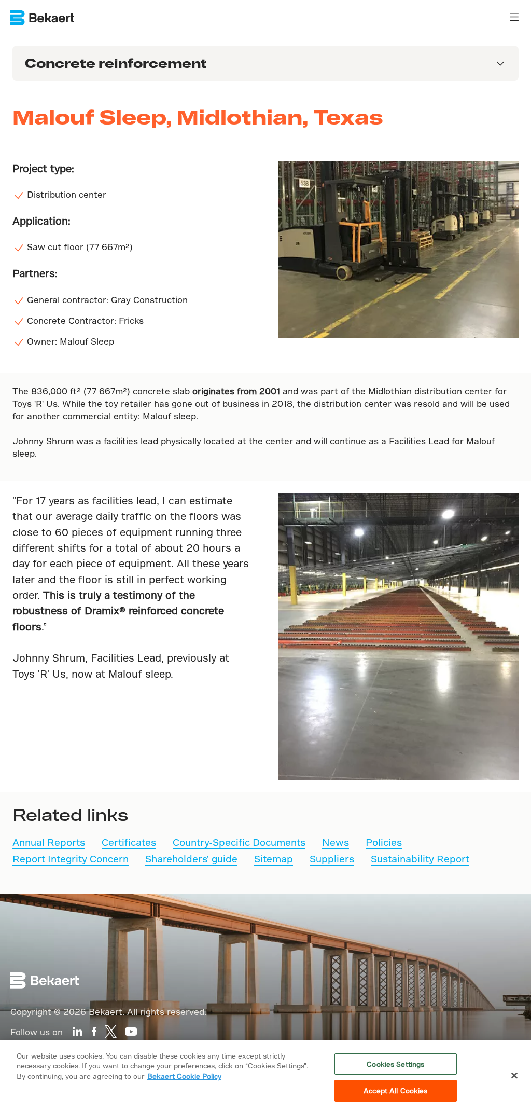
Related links (70, 814)
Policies (384, 841)
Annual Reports (48, 841)
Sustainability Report (420, 858)
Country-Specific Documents (239, 841)
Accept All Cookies (395, 1090)
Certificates (129, 841)
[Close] (514, 1075)
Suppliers (332, 858)
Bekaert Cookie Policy (184, 1076)
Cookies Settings (395, 1064)
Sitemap (273, 858)
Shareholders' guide (191, 858)
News (335, 841)
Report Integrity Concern (70, 858)
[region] (265, 1076)
